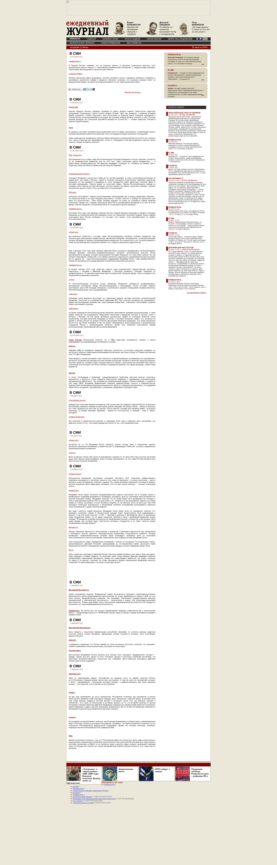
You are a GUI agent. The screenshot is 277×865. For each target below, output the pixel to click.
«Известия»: (74, 440)
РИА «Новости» (75, 155)
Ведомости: (73, 527)
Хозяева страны (79, 47)
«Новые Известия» (76, 417)
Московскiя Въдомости (79, 590)
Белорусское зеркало (82, 43)
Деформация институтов (181, 248)
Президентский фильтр (82, 797)
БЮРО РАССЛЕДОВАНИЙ (180, 39)
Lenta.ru (72, 717)
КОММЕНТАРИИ (110, 39)
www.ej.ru (75, 38)
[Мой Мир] (93, 89)
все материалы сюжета (196, 293)
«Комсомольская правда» (79, 174)
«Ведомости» (74, 674)
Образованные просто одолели (184, 113)
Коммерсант (74, 490)
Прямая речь (174, 140)
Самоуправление (110, 43)
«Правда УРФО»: (76, 74)
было (71, 459)
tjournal (72, 373)
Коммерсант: (74, 611)
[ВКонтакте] (84, 89)
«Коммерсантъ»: (75, 209)
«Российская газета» (77, 400)
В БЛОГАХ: (172, 86)
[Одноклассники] (90, 89)
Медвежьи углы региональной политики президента (94, 799)
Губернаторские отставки (83, 803)
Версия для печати (133, 92)
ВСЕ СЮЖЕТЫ (134, 43)
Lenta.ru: (72, 453)
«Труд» (71, 280)
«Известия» (73, 232)
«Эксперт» (73, 294)
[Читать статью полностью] (186, 64)
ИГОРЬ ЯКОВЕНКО (187, 115)
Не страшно (78, 801)
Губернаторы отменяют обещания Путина (90, 791)
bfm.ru (71, 550)
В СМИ (171, 153)
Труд (71, 128)
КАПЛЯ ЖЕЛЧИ (154, 39)
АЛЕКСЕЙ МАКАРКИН (190, 250)
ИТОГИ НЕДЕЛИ (132, 39)
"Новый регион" (75, 474)
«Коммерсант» (75, 61)
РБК (70, 736)
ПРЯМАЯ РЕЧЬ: (174, 55)
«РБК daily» (73, 309)
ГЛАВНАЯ (91, 39)
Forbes (71, 693)
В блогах (172, 166)
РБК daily (72, 192)
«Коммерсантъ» (75, 265)
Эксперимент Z (175, 178)
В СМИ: (171, 70)
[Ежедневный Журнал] (87, 35)
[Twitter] (87, 89)
